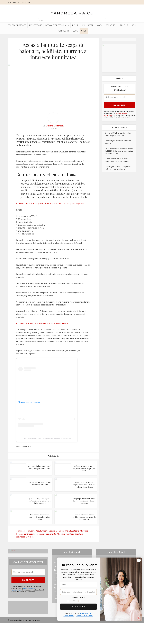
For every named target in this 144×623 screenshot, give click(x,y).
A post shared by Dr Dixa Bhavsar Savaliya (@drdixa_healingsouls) (47, 438)
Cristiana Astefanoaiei (55, 126)
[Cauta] (103, 20)
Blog (9, 2)
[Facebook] (10, 607)
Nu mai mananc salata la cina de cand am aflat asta (40, 483)
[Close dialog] (139, 560)
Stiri (134, 25)
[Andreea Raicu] (72, 11)
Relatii (75, 25)
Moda (99, 25)
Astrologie (63, 31)
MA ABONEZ (119, 105)
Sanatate (110, 25)
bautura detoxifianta (47, 534)
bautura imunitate (66, 534)
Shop (83, 31)
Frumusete (87, 25)
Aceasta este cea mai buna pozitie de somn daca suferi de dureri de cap (84, 517)
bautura (31, 531)
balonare (21, 531)
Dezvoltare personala (57, 25)
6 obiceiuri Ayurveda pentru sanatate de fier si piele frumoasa (42, 323)
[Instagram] (10, 603)
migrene (31, 537)
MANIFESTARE (35, 25)
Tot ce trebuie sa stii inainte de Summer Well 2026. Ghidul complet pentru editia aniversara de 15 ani (119, 150)
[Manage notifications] (139, 618)
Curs (19, 2)
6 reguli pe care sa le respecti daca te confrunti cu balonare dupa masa (84, 500)
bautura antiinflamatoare (68, 531)
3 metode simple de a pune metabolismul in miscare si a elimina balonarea (39, 500)
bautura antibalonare (46, 531)
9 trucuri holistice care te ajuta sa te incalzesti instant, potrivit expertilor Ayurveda (50, 203)
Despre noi (26, 2)
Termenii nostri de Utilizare (84, 616)
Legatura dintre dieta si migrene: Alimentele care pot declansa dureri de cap (84, 484)
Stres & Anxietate (17, 25)
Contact (14, 2)
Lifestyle (123, 25)
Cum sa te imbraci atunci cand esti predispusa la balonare (39, 467)
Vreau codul (78, 606)
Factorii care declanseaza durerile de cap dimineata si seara (39, 517)
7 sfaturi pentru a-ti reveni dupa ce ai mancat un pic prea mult (84, 468)
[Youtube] (10, 610)
